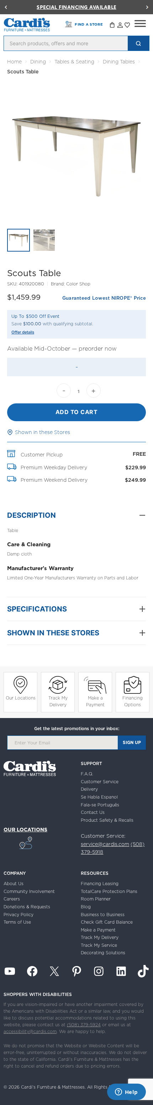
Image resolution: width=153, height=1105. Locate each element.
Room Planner (96, 899)
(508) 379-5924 (84, 1025)
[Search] (138, 43)
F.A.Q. (87, 774)
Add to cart (77, 411)
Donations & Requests (27, 907)
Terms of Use (17, 922)
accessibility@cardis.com (30, 1031)
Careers (12, 899)
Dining (38, 61)
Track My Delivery (58, 701)
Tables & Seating (74, 61)
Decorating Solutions (103, 953)
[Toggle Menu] (140, 23)
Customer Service (99, 782)
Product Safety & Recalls (107, 820)
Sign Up (132, 742)
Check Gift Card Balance (107, 922)
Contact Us (93, 812)
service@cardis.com (105, 844)
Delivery (89, 789)
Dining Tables (119, 61)
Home (14, 61)
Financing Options (132, 701)
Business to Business (103, 915)
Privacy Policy (18, 915)
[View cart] (113, 26)
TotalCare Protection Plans (109, 891)
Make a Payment (95, 701)
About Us (13, 884)
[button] (6, 7)
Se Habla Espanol (99, 797)
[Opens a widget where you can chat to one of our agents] (126, 1092)
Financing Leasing (99, 884)
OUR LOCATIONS (25, 829)
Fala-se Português (100, 805)
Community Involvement (29, 891)
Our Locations (21, 698)
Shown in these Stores (42, 432)
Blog (86, 907)
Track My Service (99, 945)
